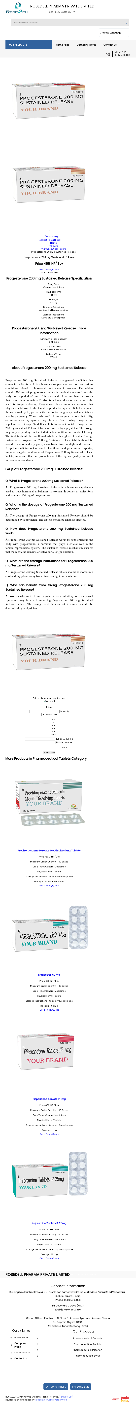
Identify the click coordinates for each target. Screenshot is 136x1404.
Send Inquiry (51, 236)
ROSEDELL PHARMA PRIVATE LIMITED (62, 8)
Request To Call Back (49, 240)
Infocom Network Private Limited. (51, 1399)
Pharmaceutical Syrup (88, 1355)
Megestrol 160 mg (49, 974)
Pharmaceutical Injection (87, 1350)
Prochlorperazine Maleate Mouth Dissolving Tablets (49, 850)
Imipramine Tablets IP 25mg (49, 1223)
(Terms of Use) (66, 1396)
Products (53, 245)
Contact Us (110, 44)
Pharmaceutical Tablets (53, 248)
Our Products (18, 44)
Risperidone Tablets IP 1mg (49, 1099)
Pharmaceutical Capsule (87, 1338)
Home (53, 242)
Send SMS (83, 1387)
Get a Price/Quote (49, 269)
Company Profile (86, 44)
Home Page (62, 44)
